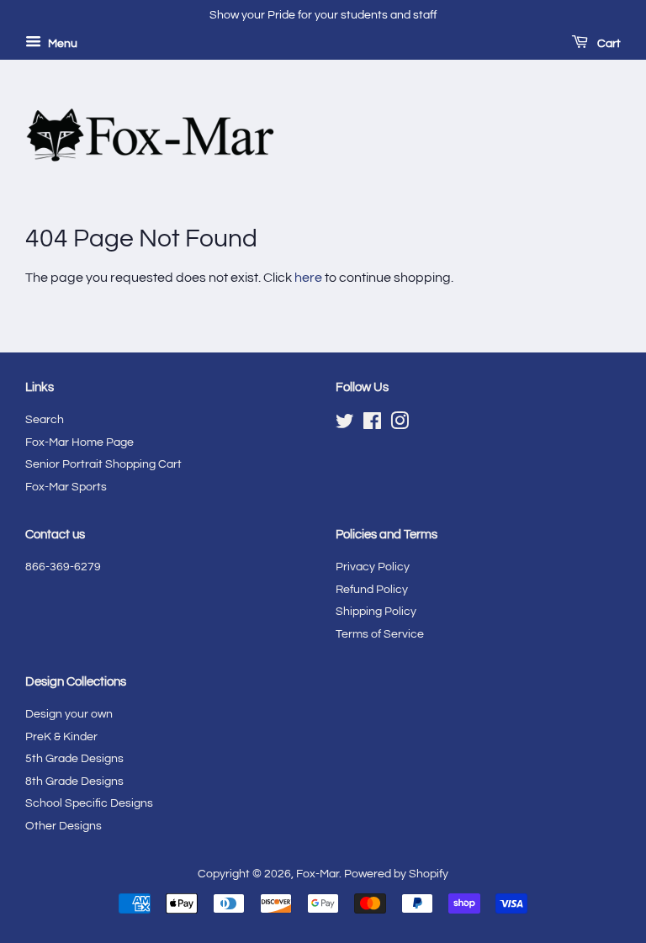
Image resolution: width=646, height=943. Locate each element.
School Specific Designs (89, 803)
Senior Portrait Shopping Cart (103, 464)
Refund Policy (372, 590)
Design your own (69, 714)
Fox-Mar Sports (66, 487)
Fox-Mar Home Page (79, 442)
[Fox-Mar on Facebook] (372, 425)
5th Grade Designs (74, 759)
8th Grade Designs (74, 781)
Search (44, 420)
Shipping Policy (376, 611)
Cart (608, 44)
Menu (61, 44)
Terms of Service (380, 634)
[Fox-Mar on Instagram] (399, 425)
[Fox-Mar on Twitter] (345, 425)
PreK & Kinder (61, 737)
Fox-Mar (317, 874)
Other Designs (63, 826)
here (308, 277)
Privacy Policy (373, 567)
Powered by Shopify (396, 874)
